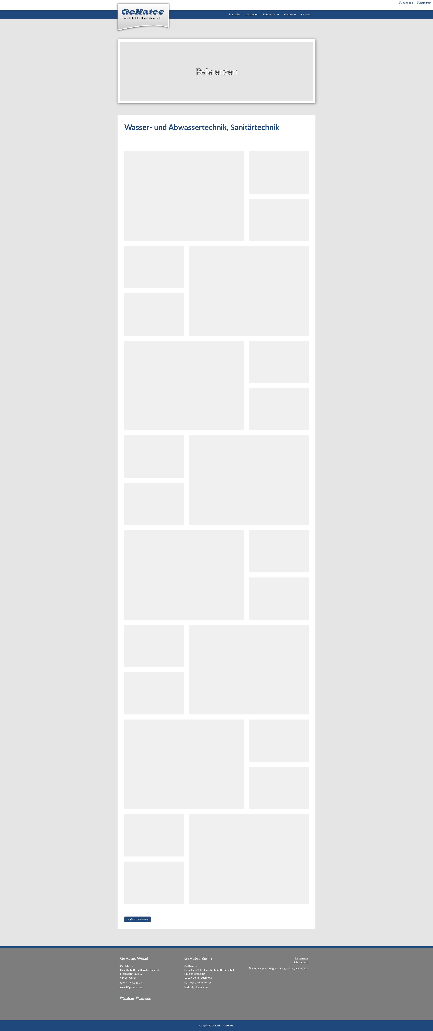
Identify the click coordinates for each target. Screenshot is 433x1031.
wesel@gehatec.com (132, 987)
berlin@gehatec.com (196, 987)
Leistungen (251, 14)
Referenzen (270, 14)
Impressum (301, 958)
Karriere (305, 14)
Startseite (234, 14)
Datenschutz (300, 962)
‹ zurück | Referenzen (138, 919)
